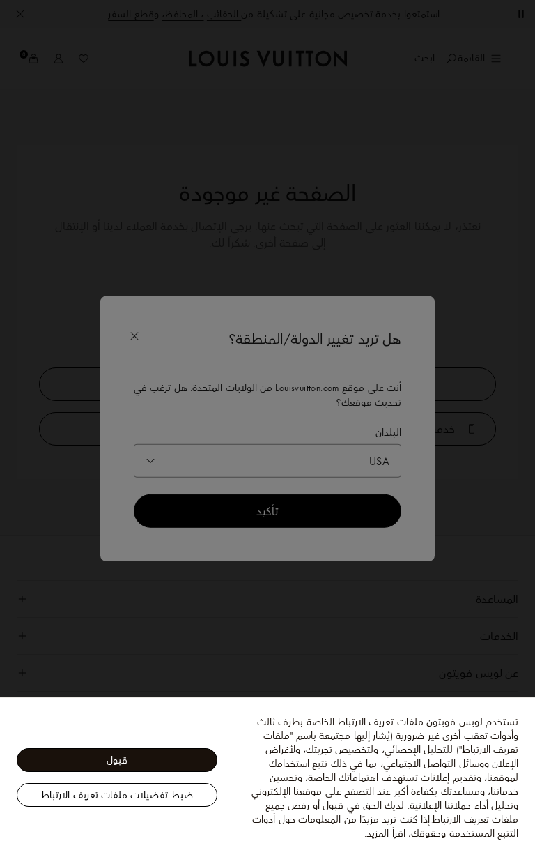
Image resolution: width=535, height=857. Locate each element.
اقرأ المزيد (385, 833)
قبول (117, 760)
